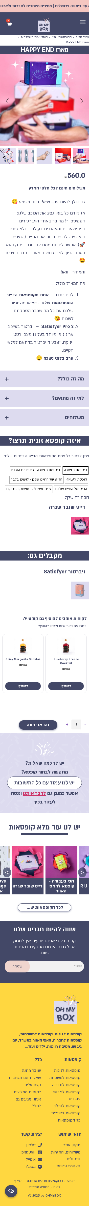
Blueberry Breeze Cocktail (66, 661)
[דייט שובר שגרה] (75, 470)
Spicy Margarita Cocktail (23, 659)
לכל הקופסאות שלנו (44, 907)
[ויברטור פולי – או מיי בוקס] (80, 590)
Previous (84, 871)
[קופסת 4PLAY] (76, 479)
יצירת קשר (31, 1134)
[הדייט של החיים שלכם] (71, 489)
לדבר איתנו (34, 793)
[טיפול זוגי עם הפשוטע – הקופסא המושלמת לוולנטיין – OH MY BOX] (80, 526)
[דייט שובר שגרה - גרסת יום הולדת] (35, 470)
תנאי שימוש (70, 1134)
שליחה (17, 966)
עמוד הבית (82, 37)
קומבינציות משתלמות (34, 37)
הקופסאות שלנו (62, 37)
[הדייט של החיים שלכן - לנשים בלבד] (36, 479)
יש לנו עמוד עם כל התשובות (44, 782)
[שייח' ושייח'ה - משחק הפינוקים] (28, 489)
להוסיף (66, 686)
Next (8, 871)
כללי (37, 1059)
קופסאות (73, 1059)
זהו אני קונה (38, 725)
